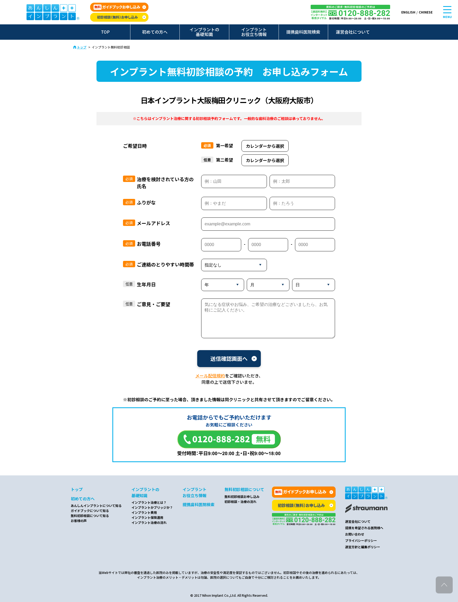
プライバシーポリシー (361, 540)
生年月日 (146, 284)
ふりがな (146, 202)
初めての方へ (155, 32)
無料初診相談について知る (90, 515)
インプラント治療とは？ (148, 502)
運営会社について (353, 32)
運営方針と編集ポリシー (362, 547)
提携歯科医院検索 (303, 32)
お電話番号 (149, 243)
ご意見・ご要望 (153, 304)
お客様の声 (79, 520)
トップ (81, 47)
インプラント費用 (144, 512)
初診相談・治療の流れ (240, 501)
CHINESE (426, 12)
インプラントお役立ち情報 (254, 31)
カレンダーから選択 (265, 146)
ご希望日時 (135, 145)
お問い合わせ (354, 534)
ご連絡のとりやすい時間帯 (165, 264)
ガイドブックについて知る (90, 510)
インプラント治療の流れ (148, 522)
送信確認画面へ (229, 358)
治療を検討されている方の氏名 (165, 182)
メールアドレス (153, 223)
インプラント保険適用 (147, 517)
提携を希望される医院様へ (364, 527)
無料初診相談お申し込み (241, 496)
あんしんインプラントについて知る (96, 505)
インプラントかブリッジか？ (152, 507)
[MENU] (447, 9)
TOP (105, 32)
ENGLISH (408, 12)
